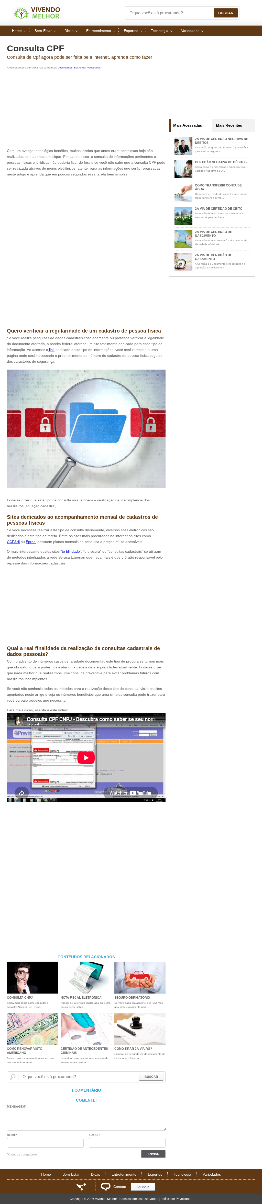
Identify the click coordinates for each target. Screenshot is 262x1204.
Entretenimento (98, 31)
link (51, 350)
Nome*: (12, 1135)
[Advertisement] (86, 109)
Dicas (68, 31)
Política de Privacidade (176, 1199)
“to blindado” (71, 551)
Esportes (131, 31)
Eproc (31, 542)
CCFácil (13, 542)
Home (17, 31)
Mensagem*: (17, 1106)
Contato (119, 1187)
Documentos (65, 67)
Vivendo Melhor (37, 13)
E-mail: (94, 1135)
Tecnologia (159, 31)
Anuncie (142, 1187)
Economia (80, 67)
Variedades (190, 31)
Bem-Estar (43, 31)
